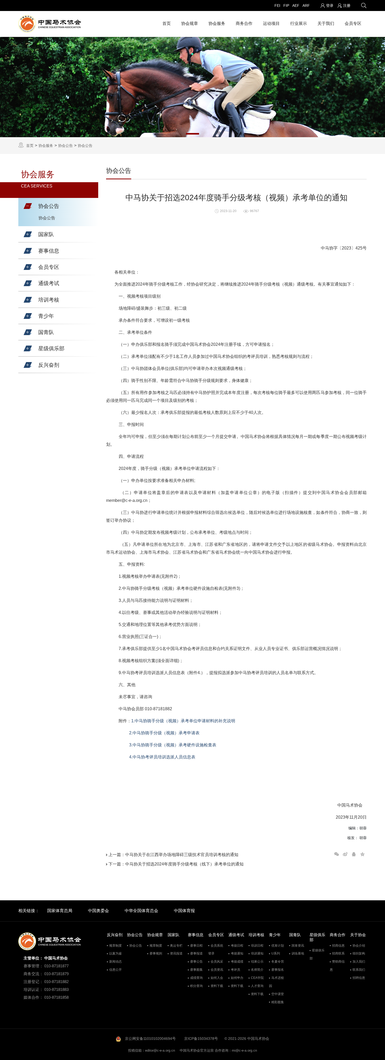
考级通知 (237, 953)
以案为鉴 (115, 953)
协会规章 (189, 23)
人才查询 (257, 986)
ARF (306, 5)
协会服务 (216, 23)
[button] (28, 206)
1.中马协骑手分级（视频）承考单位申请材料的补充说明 (183, 721)
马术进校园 (276, 982)
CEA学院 (257, 978)
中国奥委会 (98, 910)
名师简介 (257, 970)
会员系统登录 (215, 950)
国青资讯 (298, 945)
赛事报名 (277, 970)
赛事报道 (196, 953)
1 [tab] (192, 134)
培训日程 (257, 945)
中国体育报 (184, 910)
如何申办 (237, 978)
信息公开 (115, 970)
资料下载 (217, 986)
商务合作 (244, 23)
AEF (295, 5)
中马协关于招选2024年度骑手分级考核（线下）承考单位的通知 (184, 864)
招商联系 (338, 953)
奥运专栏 (176, 945)
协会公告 (65, 145)
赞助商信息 (337, 966)
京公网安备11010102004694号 (150, 1038)
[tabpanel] (192, 87)
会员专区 (353, 23)
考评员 (235, 970)
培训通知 (257, 953)
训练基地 (298, 953)
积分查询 (196, 986)
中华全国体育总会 (141, 910)
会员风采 (217, 961)
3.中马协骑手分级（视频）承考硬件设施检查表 (172, 745)
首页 (166, 23)
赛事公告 (196, 961)
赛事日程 (196, 945)
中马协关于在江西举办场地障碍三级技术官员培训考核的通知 (181, 854)
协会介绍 (359, 945)
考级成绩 (237, 961)
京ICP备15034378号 (201, 1038)
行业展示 (298, 23)
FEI (277, 5)
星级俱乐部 (317, 954)
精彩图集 (277, 1002)
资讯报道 (176, 953)
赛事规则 (156, 953)
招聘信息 (359, 978)
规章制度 (115, 945)
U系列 (275, 953)
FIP (286, 5)
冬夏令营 (277, 961)
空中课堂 (277, 994)
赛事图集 (196, 970)
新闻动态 (115, 961)
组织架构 (359, 953)
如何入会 (217, 978)
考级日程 (237, 945)
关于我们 (325, 23)
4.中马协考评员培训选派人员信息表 (162, 757)
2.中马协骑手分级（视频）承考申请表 (164, 733)
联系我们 (359, 970)
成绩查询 (196, 978)
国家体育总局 (59, 910)
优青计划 (277, 945)
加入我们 (359, 961)
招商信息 (338, 945)
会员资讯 (217, 970)
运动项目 (271, 23)
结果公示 (257, 961)
